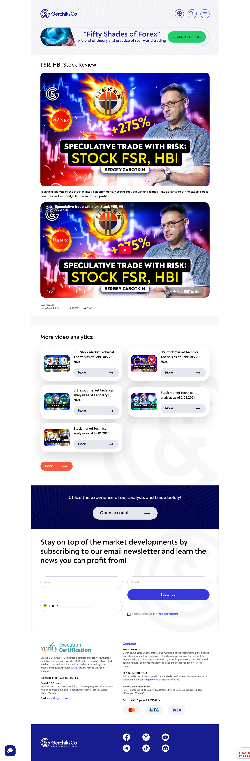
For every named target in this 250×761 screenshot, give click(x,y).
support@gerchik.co (57, 698)
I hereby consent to (155, 614)
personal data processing (165, 614)
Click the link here (82, 668)
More (49, 466)
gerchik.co (152, 680)
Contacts (130, 644)
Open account (114, 513)
